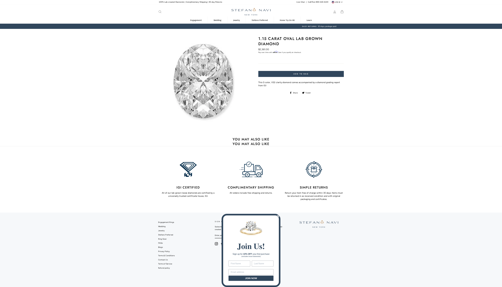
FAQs (160, 243)
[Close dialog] (278, 216)
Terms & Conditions (166, 255)
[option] (251, 26)
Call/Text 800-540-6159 (318, 2)
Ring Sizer (162, 239)
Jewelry (161, 231)
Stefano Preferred (165, 235)
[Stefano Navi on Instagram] (216, 243)
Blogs (160, 247)
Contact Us (163, 260)
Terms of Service (165, 264)
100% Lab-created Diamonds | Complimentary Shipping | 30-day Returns (190, 2)
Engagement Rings (166, 222)
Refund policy (164, 268)
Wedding (162, 226)
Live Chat (300, 2)
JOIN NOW (251, 278)
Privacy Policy (164, 251)
